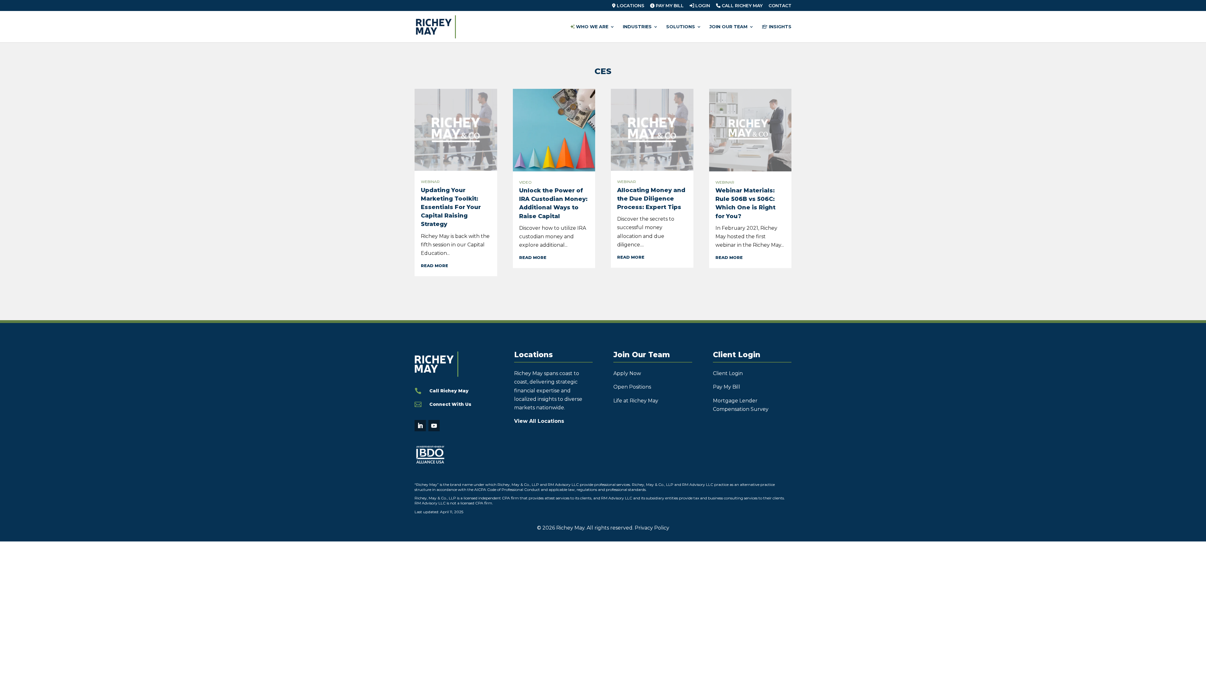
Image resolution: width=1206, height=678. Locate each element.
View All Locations (539, 421)
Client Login (728, 373)
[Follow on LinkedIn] (420, 425)
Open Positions (632, 387)
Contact (780, 5)
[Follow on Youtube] (434, 425)
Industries (637, 27)
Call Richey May (741, 5)
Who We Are (591, 27)
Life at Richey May (635, 401)
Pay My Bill (669, 5)
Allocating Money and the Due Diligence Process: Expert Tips (651, 199)
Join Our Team (728, 27)
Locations (630, 5)
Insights (779, 27)
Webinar (430, 181)
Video (525, 182)
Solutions (680, 27)
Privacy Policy (652, 528)
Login (702, 5)
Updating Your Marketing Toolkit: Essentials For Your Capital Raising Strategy (451, 207)
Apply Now (627, 373)
